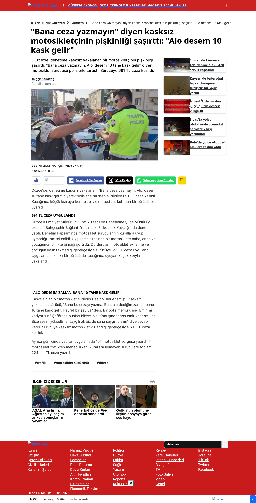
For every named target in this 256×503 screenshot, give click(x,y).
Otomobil (120, 474)
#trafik (40, 363)
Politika (119, 450)
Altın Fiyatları (80, 474)
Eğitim (118, 460)
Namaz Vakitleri (82, 450)
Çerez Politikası (40, 460)
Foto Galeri (164, 474)
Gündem (77, 23)
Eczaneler (78, 460)
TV (158, 469)
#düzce (102, 363)
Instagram (206, 450)
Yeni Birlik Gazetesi (49, 23)
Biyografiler (165, 465)
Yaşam (118, 469)
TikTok (203, 460)
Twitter (203, 465)
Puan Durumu (81, 465)
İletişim (33, 455)
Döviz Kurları (80, 469)
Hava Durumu (81, 455)
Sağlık (118, 465)
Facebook (206, 469)
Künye (33, 450)
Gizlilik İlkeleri (38, 465)
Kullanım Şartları (41, 469)
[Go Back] (253, 499)
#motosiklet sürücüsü (71, 363)
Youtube (204, 455)
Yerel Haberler (167, 455)
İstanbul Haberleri (170, 460)
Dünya (118, 455)
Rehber (161, 450)
